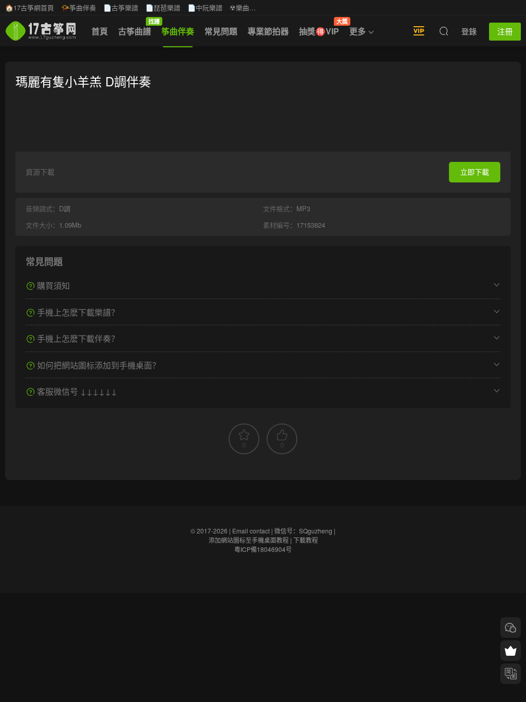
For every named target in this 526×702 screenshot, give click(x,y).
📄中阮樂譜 (204, 7)
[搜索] (444, 31)
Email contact (251, 530)
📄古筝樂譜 (120, 7)
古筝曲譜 (137, 27)
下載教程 (305, 539)
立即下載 (474, 172)
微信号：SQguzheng (303, 530)
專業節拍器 (268, 31)
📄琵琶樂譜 (162, 7)
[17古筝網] (40, 30)
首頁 (99, 31)
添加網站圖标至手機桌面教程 (249, 539)
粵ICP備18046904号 (263, 549)
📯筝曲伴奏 (78, 7)
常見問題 (220, 31)
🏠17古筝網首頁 (29, 7)
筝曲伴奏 (177, 31)
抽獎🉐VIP (321, 27)
